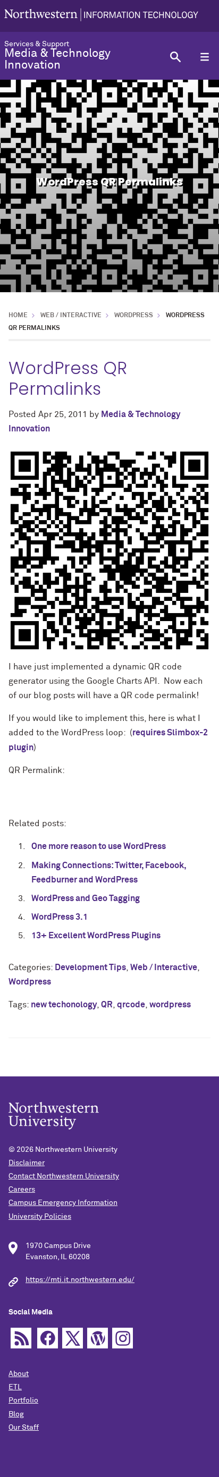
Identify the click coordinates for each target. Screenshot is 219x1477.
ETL (15, 1387)
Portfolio (23, 1400)
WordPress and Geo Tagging (85, 898)
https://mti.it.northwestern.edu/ (80, 1280)
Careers (22, 1189)
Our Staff (24, 1427)
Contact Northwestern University (64, 1176)
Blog (16, 1414)
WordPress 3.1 (59, 917)
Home (18, 315)
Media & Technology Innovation (57, 59)
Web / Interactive (71, 315)
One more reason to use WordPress (98, 846)
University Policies (40, 1216)
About (19, 1374)
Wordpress (133, 315)
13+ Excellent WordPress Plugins (96, 935)
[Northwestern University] (101, 16)
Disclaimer (27, 1163)
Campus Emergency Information (63, 1203)
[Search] (175, 56)
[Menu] (204, 56)
